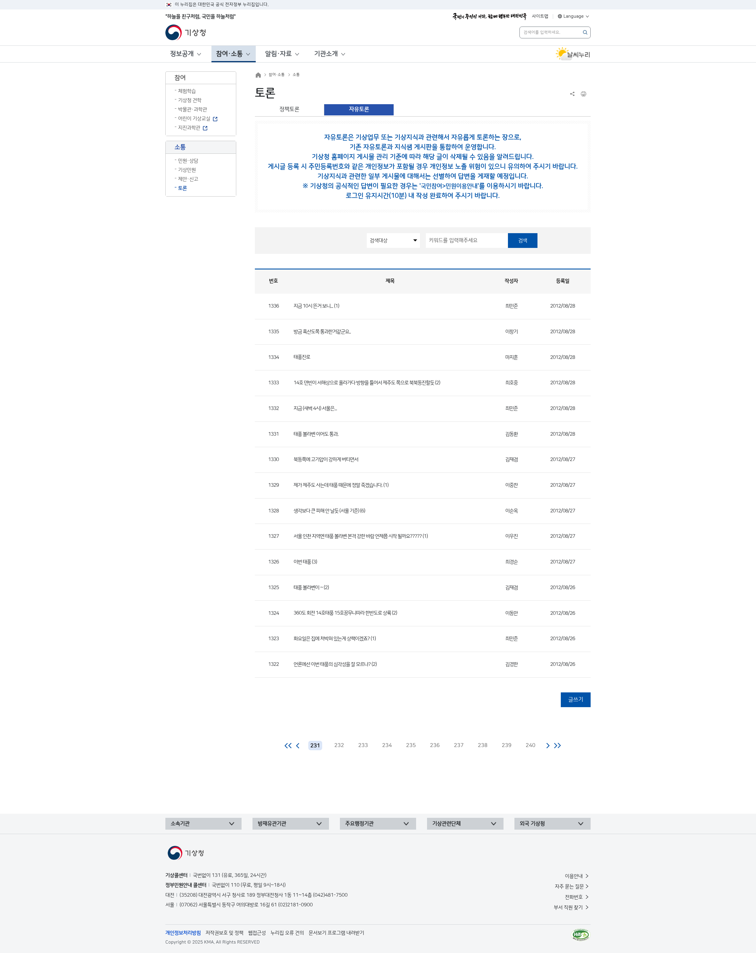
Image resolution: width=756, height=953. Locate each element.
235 (411, 745)
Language (573, 16)
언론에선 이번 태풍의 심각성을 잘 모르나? (332, 664)
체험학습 (187, 91)
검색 (522, 240)
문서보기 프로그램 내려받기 (336, 933)
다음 (548, 745)
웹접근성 (257, 933)
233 (363, 745)
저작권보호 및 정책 (224, 933)
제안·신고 (188, 179)
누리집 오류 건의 (287, 933)
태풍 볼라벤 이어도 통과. (316, 434)
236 (435, 745)
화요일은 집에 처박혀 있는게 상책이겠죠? (332, 638)
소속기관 (180, 824)
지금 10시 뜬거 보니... (313, 306)
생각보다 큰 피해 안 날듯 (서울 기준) (326, 511)
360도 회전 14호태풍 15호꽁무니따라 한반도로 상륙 (342, 613)
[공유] (572, 94)
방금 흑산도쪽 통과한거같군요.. (322, 331)
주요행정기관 (359, 824)
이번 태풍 (303, 562)
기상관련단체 (446, 824)
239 (506, 745)
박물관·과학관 (192, 109)
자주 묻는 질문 (569, 886)
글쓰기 (575, 700)
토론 (182, 188)
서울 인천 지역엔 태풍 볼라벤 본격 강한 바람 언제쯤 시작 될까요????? (358, 536)
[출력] (583, 94)
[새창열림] (573, 54)
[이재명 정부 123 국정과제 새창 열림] (490, 16)
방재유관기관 (272, 824)
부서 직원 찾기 (569, 907)
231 (315, 746)
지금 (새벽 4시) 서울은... (315, 408)
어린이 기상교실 (194, 118)
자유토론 (359, 109)
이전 (298, 745)
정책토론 (289, 109)
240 (530, 745)
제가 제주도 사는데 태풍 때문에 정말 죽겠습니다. (338, 485)
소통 (296, 75)
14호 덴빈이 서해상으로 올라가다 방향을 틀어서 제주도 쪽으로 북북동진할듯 (364, 382)
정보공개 (182, 54)
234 (387, 745)
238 (483, 745)
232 (339, 745)
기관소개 (326, 54)
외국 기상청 (532, 824)
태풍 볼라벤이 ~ (308, 587)
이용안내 (574, 876)
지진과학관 (189, 127)
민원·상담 (188, 161)
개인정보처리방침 (183, 933)
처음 (288, 745)
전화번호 (574, 897)
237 (459, 745)
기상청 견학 (189, 100)
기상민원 (187, 170)
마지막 (557, 745)
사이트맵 (540, 16)
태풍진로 (302, 357)
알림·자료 (278, 54)
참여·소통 (229, 54)
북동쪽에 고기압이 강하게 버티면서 (326, 459)
